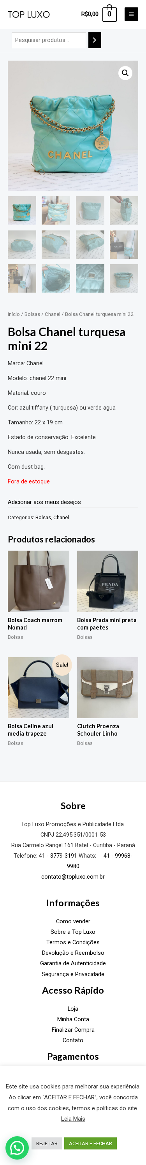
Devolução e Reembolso (73, 952)
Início (14, 314)
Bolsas (32, 314)
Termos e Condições (73, 942)
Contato (73, 1040)
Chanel (52, 314)
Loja (73, 1008)
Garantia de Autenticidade (73, 963)
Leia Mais (73, 1118)
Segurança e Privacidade (73, 974)
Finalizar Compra (73, 1029)
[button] (125, 73)
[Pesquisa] (94, 40)
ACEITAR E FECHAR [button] (90, 1143)
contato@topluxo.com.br (73, 876)
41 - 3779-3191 (58, 855)
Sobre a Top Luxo (73, 931)
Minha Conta (73, 1019)
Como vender (73, 921)
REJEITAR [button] (47, 1143)
